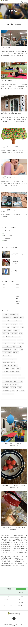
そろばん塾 (18, 368)
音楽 (17, 314)
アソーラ (5, 233)
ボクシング (14, 378)
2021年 (17, 290)
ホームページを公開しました (8, 210)
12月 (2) (17, 296)
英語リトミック (10, 320)
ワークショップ (16, 330)
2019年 (17, 294)
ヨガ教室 (4, 330)
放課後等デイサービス (7, 317)
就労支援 (13, 390)
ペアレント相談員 (14, 333)
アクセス (9, 352)
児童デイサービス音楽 (18, 381)
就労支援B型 (22, 390)
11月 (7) (17, 298)
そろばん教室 (5, 371)
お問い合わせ (15, 352)
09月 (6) (17, 303)
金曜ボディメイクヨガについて (8, 80)
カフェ (20, 333)
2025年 (17, 284)
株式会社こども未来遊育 (7, 365)
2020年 (4, 294)
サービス (15, 349)
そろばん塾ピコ (6, 238)
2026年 (4, 284)
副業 (23, 343)
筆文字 (8, 327)
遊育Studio (12, 368)
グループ (22, 317)
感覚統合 (11, 394)
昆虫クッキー (5, 339)
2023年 (17, 287)
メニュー (21, 349)
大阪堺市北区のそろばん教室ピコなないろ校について (12, 113)
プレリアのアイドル (5, 47)
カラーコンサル (21, 378)
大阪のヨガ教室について (7, 349)
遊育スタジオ (13, 387)
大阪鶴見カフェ (13, 339)
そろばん (22, 327)
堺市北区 (17, 371)
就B (17, 390)
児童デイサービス (5, 556)
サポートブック (6, 333)
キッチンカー (5, 343)
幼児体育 (5, 240)
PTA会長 (13, 327)
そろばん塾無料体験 (13, 324)
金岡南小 (21, 324)
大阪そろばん (20, 339)
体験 (3, 336)
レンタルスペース (16, 374)
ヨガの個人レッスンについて (8, 177)
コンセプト (19, 346)
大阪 (14, 346)
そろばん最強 (12, 314)
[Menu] (25, 1)
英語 (17, 327)
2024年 (4, 287)
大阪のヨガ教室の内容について (9, 362)
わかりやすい (5, 324)
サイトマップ (21, 608)
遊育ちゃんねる (6, 387)
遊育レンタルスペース (7, 374)
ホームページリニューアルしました (9, 146)
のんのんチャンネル (6, 378)
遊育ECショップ (18, 320)
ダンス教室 (12, 371)
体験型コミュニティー (10, 336)
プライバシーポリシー (7, 355)
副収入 (19, 343)
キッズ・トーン (6, 230)
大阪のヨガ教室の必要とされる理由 (9, 359)
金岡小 (4, 327)
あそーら (18, 336)
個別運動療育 (5, 394)
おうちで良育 (15, 384)
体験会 (4, 320)
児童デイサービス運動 (7, 384)
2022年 (4, 290)
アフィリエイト (13, 343)
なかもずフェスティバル (7, 381)
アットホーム (5, 314)
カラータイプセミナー (7, 346)
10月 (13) (18, 301)
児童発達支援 (15, 317)
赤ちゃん (9, 330)
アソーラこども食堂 (7, 235)
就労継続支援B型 (6, 390)
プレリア (15, 365)
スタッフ (4, 352)
